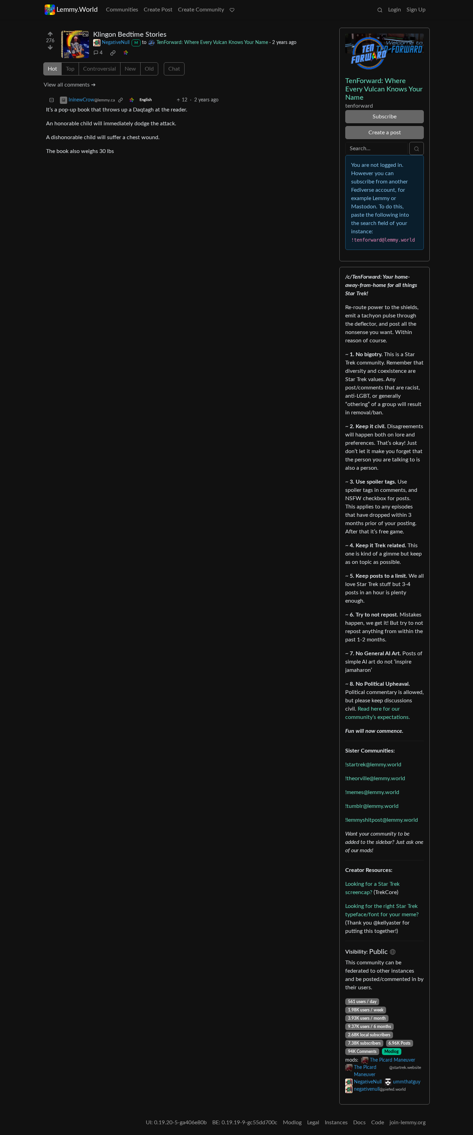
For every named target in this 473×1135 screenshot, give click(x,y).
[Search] (379, 10)
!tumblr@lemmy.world (372, 806)
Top (70, 69)
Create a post (384, 132)
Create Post (158, 9)
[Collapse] (51, 100)
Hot (52, 69)
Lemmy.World (77, 9)
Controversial (99, 69)
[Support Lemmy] (232, 10)
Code (377, 1122)
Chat (174, 69)
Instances (336, 1122)
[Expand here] (75, 44)
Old (149, 69)
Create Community (201, 9)
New (130, 69)
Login (394, 9)
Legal (313, 1122)
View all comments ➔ (70, 85)
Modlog (391, 1052)
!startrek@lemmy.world (373, 764)
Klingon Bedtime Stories (130, 34)
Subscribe (384, 116)
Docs (359, 1122)
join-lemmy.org (408, 1122)
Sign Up (416, 9)
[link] (113, 53)
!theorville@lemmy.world (375, 778)
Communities (122, 9)
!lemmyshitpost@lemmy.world (381, 820)
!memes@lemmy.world (372, 792)
